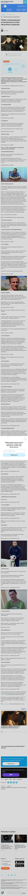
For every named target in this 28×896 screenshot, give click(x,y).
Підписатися (14, 455)
